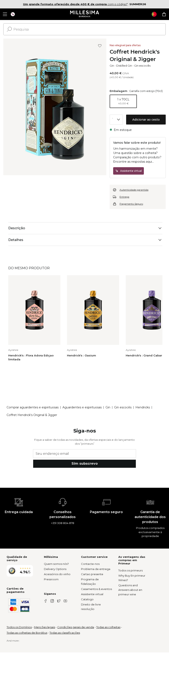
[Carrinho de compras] (164, 14)
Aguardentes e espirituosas (82, 407)
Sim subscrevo (85, 463)
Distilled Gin (124, 65)
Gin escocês (142, 65)
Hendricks (142, 407)
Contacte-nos (90, 563)
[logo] (85, 14)
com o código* (75, 4)
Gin (112, 65)
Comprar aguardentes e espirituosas (33, 407)
